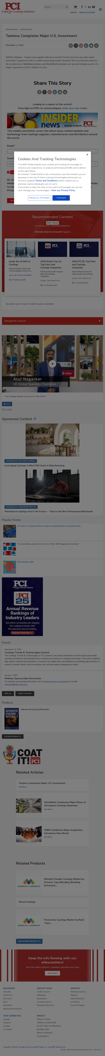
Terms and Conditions (46, 180)
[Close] (87, 154)
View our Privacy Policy (63, 190)
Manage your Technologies (39, 198)
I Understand (61, 198)
